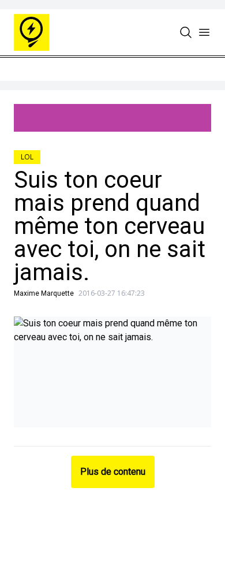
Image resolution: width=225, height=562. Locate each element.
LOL (27, 157)
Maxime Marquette (44, 293)
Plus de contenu (112, 471)
